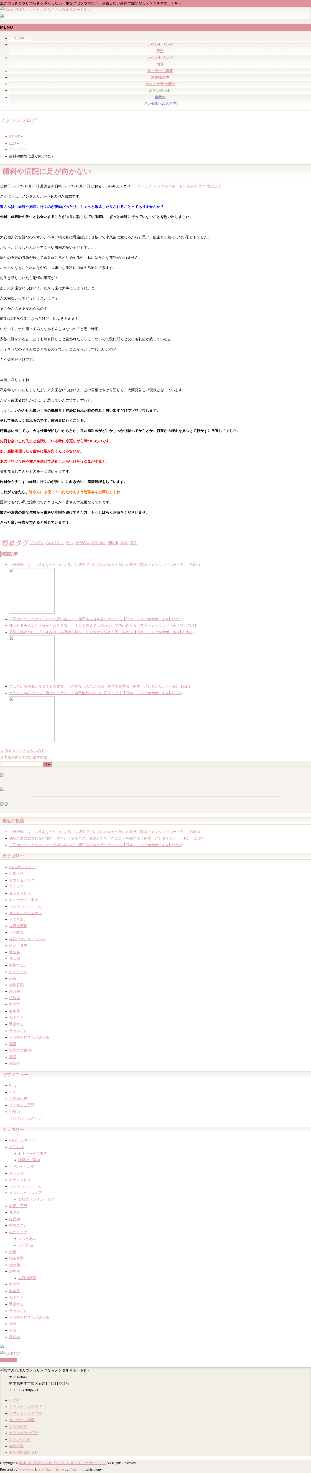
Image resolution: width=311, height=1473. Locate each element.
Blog (12, 1085)
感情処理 (82, 543)
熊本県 (14, 1011)
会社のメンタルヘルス (27, 939)
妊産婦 (14, 959)
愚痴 (12, 978)
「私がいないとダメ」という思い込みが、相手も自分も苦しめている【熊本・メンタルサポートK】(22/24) (96, 619)
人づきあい (18, 919)
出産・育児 (18, 946)
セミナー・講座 (22, 1420)
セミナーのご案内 (23, 900)
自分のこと (18, 1031)
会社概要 (16, 1446)
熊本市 (14, 1004)
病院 (133, 543)
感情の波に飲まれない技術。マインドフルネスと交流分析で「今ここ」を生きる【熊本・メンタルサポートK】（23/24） (107, 838)
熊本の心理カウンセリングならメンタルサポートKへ (62, 1463)
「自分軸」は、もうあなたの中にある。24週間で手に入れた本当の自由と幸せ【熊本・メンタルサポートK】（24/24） (105, 565)
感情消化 (98, 543)
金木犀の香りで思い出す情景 (26, 757)
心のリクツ (196, 186)
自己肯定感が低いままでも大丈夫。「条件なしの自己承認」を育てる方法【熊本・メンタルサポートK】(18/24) (99, 686)
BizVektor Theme (51, 1469)
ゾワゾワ (36, 543)
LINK (13, 1092)
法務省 (14, 998)
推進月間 (16, 985)
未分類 (14, 991)
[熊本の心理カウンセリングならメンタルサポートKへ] (45, 10)
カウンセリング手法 (25, 1407)
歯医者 (112, 543)
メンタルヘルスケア (25, 913)
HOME (14, 1400)
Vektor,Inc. (77, 1469)
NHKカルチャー (22, 867)
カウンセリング (22, 880)
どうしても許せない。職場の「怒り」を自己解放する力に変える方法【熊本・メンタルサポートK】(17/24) (96, 693)
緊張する (16, 1024)
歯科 (123, 543)
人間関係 (16, 932)
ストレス (144, 186)
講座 (12, 1044)
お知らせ (16, 873)
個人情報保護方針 (23, 1453)
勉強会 (14, 952)
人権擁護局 (18, 926)
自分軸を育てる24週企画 (29, 1037)
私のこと (214, 186)
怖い (69, 543)
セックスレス (20, 893)
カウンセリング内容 (25, 1413)
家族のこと (18, 965)
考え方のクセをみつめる (22, 751)
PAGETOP (8, 1360)
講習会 (14, 1063)
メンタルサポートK (169, 186)
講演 (12, 1057)
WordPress (26, 1469)
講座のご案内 (20, 1050)
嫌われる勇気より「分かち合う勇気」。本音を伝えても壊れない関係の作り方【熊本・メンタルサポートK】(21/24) (103, 626)
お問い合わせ (20, 1439)
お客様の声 (18, 1099)
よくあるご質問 (22, 1105)
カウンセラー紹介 (23, 1433)
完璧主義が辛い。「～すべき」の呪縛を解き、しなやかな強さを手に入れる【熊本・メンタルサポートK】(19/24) (101, 632)
